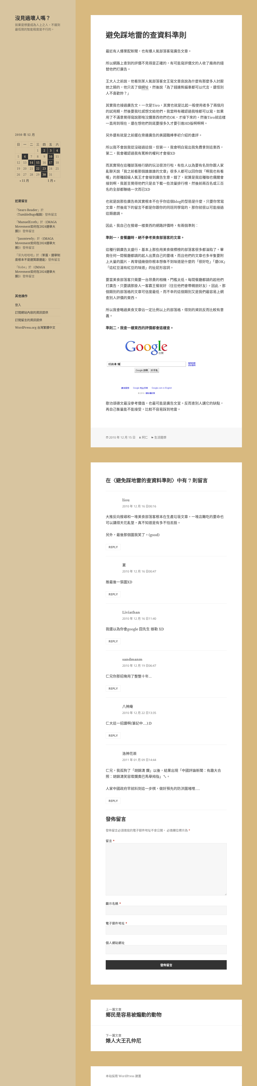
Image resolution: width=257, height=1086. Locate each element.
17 (50, 162)
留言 (110, 841)
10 (50, 156)
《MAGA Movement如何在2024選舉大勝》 (36, 226)
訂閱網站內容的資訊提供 (31, 312)
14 (31, 162)
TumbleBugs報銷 (30, 214)
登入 (18, 305)
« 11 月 (24, 181)
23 (44, 168)
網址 (145, 87)
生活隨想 (160, 437)
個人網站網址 (115, 943)
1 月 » (51, 181)
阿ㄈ (145, 437)
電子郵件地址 (116, 923)
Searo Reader (28, 210)
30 (44, 175)
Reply (113, 547)
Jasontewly (26, 238)
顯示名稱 (113, 903)
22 (38, 168)
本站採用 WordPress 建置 (123, 1076)
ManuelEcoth (27, 222)
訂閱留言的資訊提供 (28, 320)
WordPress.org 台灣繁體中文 (35, 327)
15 (38, 162)
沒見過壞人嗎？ (33, 17)
